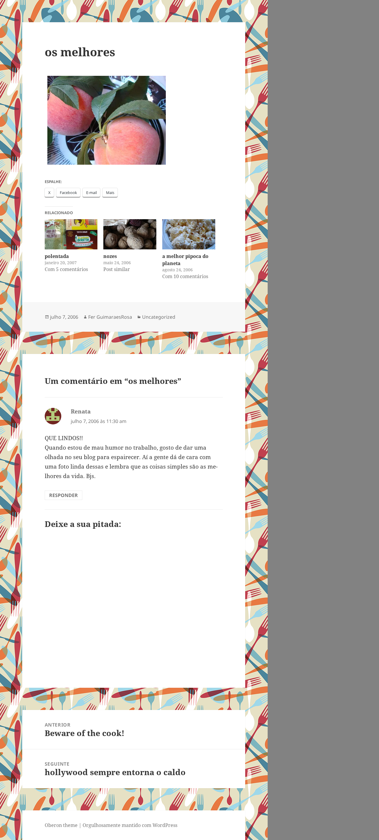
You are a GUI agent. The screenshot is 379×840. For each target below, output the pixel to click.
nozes (110, 256)
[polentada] (71, 234)
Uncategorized (158, 317)
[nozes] (129, 234)
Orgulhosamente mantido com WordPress (130, 825)
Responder (63, 495)
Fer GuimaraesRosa (110, 317)
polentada (57, 256)
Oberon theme (61, 825)
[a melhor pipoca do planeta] (188, 234)
